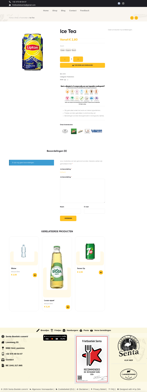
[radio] (62, 50)
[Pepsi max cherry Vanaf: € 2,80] (132, 18)
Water (13, 268)
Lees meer (68, 307)
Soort (62, 46)
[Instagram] (123, 3)
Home (11, 18)
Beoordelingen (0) (57, 151)
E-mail (86, 207)
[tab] (56, 151)
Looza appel (49, 300)
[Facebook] (119, 3)
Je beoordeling (66, 169)
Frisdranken (24, 18)
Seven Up (81, 268)
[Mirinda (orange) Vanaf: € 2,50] (136, 18)
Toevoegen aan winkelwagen (83, 65)
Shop (16, 18)
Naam (62, 207)
